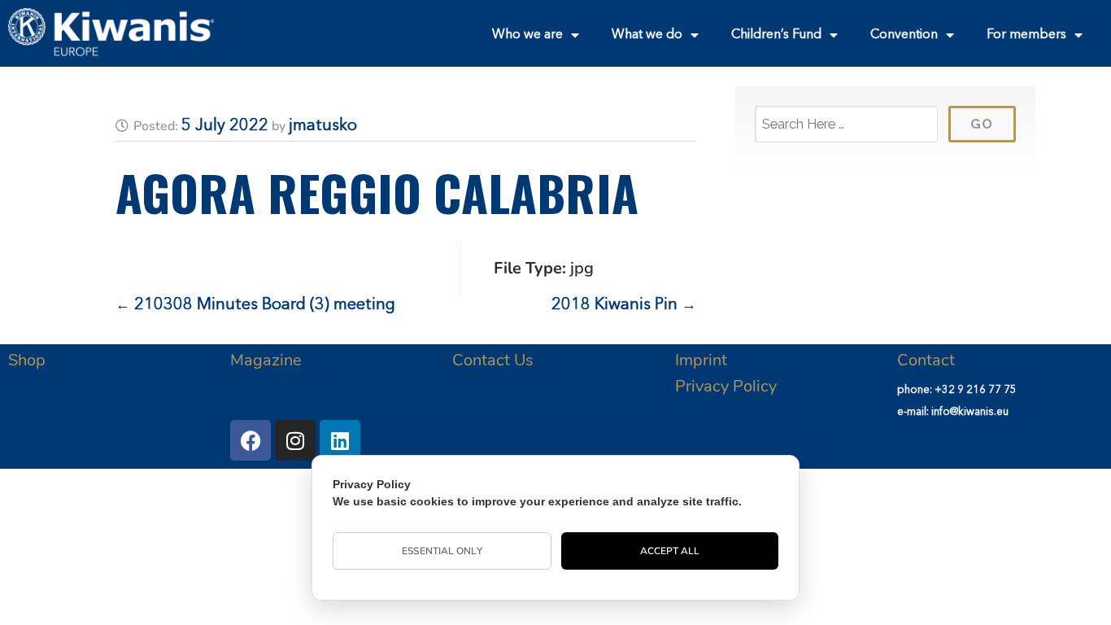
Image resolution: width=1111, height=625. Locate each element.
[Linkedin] (340, 440)
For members (1026, 35)
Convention (904, 35)
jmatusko (323, 126)
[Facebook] (250, 440)
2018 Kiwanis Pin (614, 305)
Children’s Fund (776, 35)
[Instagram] (295, 440)
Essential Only (441, 550)
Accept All (670, 550)
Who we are (527, 35)
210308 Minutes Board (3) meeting (264, 305)
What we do (647, 35)
